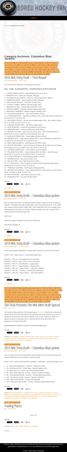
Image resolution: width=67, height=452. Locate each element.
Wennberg (7, 398)
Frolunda (47, 392)
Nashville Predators (25, 69)
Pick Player (56, 394)
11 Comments (34, 426)
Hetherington (16, 394)
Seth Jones (48, 338)
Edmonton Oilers (22, 67)
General (43, 67)
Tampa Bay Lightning (47, 71)
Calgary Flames (53, 62)
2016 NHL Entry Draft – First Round (25, 77)
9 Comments (9, 236)
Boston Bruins (31, 62)
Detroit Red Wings (10, 67)
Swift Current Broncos (49, 396)
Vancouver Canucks (19, 74)
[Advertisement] (33, 41)
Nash (16, 426)
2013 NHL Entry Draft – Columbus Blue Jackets (32, 347)
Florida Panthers (34, 67)
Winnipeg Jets (45, 74)
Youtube (20, 340)
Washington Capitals (33, 74)
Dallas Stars (53, 65)
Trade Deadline (24, 426)
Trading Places (13, 405)
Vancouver (13, 340)
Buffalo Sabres (42, 62)
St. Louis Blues (35, 71)
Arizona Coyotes (20, 62)
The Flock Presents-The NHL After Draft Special (32, 304)
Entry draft (35, 336)
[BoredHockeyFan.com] (33, 8)
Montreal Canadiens (11, 69)
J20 (22, 394)
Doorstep (23, 336)
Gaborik (12, 426)
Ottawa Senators (10, 71)
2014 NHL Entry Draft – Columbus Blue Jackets (32, 243)
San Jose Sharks (24, 299)
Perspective (33, 338)
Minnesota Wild (52, 67)
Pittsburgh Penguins (11, 299)
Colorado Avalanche (25, 65)
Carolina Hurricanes (11, 65)
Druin (29, 336)
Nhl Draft (14, 338)
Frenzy (52, 336)
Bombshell (16, 336)
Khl (30, 394)
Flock (47, 336)
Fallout (42, 336)
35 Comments (9, 188)
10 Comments (9, 284)
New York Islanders (52, 69)
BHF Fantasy (30, 288)
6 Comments (28, 340)
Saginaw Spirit (33, 396)
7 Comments (34, 398)
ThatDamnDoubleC (12, 80)
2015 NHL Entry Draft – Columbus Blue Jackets (32, 195)
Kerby (26, 394)
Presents (41, 338)
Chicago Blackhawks (31, 290)
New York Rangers (29, 297)
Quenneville (24, 396)
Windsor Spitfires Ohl (22, 398)
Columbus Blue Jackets (40, 65)
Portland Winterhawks (11, 396)
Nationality (37, 394)
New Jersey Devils (39, 69)
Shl (40, 396)
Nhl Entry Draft (23, 338)
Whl (13, 398)
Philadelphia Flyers (22, 71)
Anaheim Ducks (9, 62)
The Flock (41, 312)
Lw (32, 394)
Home (6, 25)
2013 (10, 336)
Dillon (42, 392)
